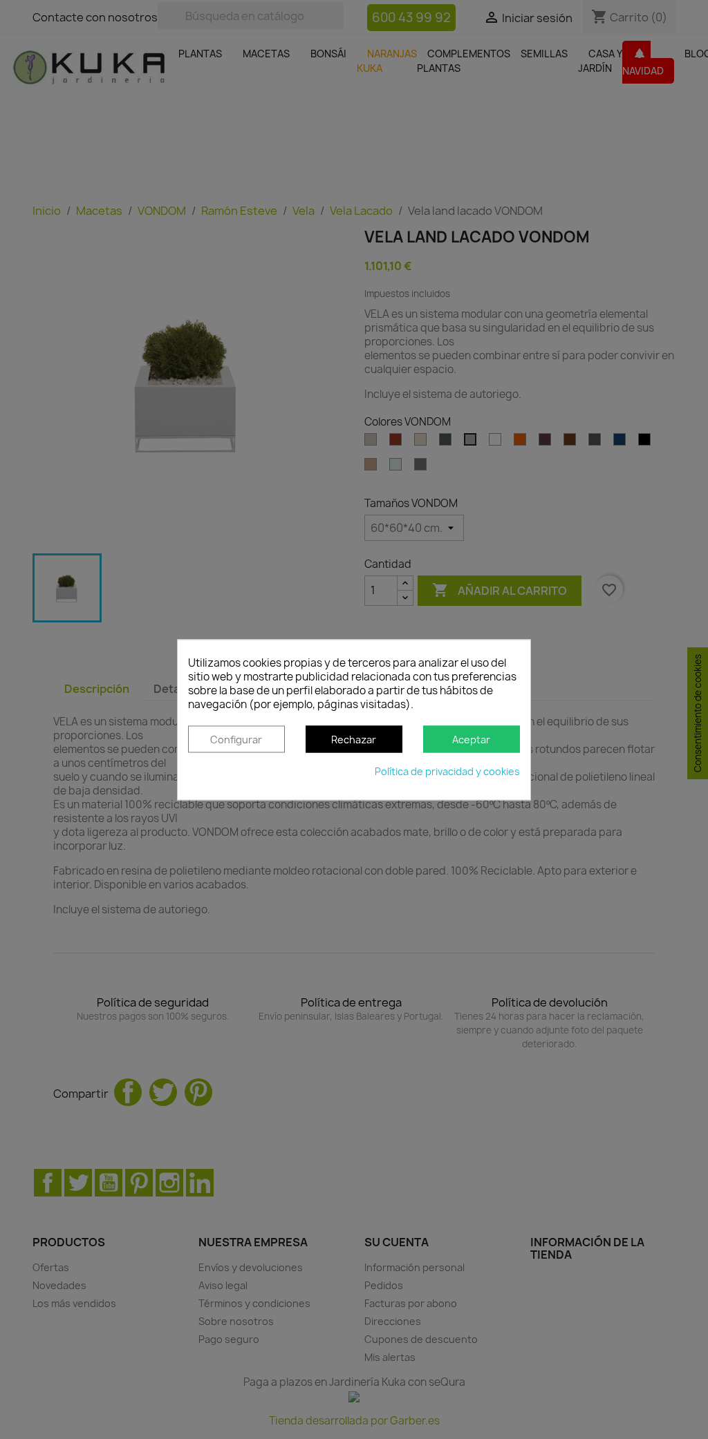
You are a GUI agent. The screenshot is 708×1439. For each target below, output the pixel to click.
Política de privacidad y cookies (447, 771)
